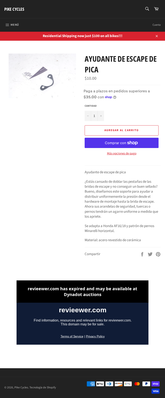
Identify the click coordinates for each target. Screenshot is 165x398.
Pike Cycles (14, 9)
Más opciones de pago (121, 153)
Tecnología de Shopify (42, 387)
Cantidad (91, 106)
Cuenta (157, 25)
